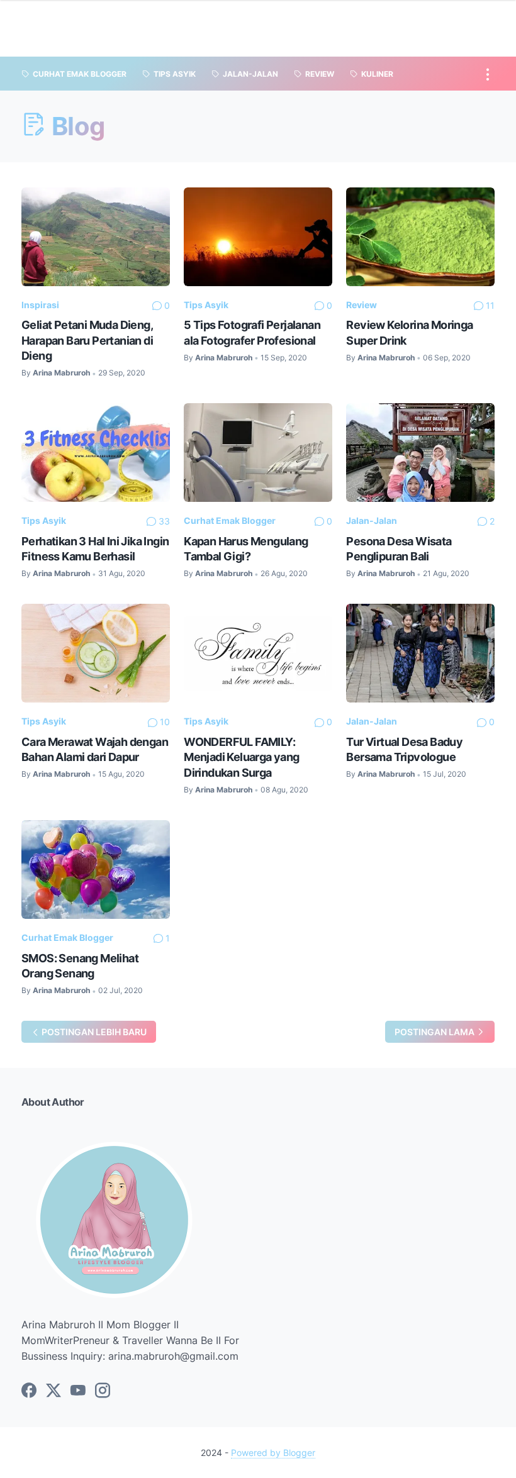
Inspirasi (40, 304)
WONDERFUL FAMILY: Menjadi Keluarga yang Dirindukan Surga (241, 757)
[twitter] (53, 1391)
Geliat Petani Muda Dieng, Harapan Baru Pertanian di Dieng (87, 340)
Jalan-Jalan (371, 520)
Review (361, 304)
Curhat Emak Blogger (230, 520)
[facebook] (28, 1391)
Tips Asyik (206, 304)
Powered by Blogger (273, 1452)
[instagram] (102, 1391)
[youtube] (78, 1391)
